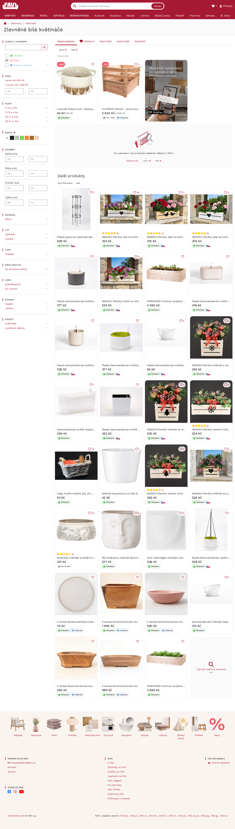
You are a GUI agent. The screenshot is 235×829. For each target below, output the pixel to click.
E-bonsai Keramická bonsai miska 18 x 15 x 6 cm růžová (88, 686)
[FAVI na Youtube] (21, 791)
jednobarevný (13, 284)
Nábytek (18, 735)
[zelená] (22, 138)
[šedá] (17, 138)
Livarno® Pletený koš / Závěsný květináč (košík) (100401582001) (93, 109)
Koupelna (126, 735)
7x (163, 233)
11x (208, 233)
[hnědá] (32, 138)
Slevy (217, 735)
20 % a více (11, 116)
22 (93, 449)
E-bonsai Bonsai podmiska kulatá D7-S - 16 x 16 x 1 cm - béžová (93, 621)
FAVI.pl (134, 815)
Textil (54, 735)
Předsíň (199, 735)
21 (228, 192)
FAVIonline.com (16, 815)
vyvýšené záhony (15, 328)
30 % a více (11, 121)
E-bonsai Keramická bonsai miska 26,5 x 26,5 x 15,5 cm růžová (137, 621)
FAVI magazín (115, 780)
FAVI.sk (124, 815)
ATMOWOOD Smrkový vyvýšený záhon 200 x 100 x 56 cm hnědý (183, 301)
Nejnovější (106, 41)
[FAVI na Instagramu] (15, 791)
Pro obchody (114, 785)
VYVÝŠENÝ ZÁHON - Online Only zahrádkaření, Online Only (135, 109)
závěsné (10, 234)
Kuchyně (108, 735)
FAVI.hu (153, 815)
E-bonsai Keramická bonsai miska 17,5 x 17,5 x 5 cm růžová (180, 621)
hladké (9, 304)
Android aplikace (220, 762)
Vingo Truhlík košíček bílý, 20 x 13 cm (78, 493)
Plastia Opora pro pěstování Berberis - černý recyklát (87, 237)
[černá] (12, 138)
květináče (10, 323)
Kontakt (12, 767)
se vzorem (11, 288)
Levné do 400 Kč (14, 80)
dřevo (8, 219)
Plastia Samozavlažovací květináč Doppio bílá (172, 365)
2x (208, 426)
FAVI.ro (143, 815)
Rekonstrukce (91, 735)
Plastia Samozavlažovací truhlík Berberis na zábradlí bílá (133, 429)
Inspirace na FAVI (117, 776)
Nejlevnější (123, 41)
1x (162, 490)
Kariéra (12, 771)
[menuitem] (10, 15)
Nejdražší (140, 41)
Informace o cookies (119, 798)
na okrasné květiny (16, 269)
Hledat (157, 6)
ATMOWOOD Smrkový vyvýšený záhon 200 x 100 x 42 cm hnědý (183, 686)
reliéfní (9, 308)
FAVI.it (173, 815)
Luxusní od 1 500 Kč (16, 84)
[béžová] (37, 138)
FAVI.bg (205, 815)
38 (138, 192)
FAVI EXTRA (114, 789)
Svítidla (72, 735)
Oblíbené (89, 41)
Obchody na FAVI (117, 767)
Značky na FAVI (116, 771)
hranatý (9, 254)
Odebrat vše (132, 161)
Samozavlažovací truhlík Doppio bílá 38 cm (81, 429)
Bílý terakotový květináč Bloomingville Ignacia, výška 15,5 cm (136, 557)
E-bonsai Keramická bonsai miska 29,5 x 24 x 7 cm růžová (134, 686)
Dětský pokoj (180, 737)
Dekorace (16, 23)
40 (92, 513)
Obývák (145, 735)
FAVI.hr (163, 815)
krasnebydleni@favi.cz (23, 762)
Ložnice (163, 735)
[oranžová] (27, 138)
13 (183, 192)
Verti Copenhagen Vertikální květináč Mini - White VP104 (178, 557)
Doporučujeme (66, 41)
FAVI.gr (215, 815)
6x (118, 233)
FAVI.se (182, 815)
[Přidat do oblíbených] (93, 64)
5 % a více (11, 107)
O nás (111, 762)
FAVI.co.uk (194, 815)
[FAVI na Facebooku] (9, 791)
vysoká (9, 238)
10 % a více (11, 112)
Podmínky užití (116, 794)
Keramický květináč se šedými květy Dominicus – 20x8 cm (90, 557)
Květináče (31, 23)
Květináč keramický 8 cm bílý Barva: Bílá (125, 493)
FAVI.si (223, 815)
